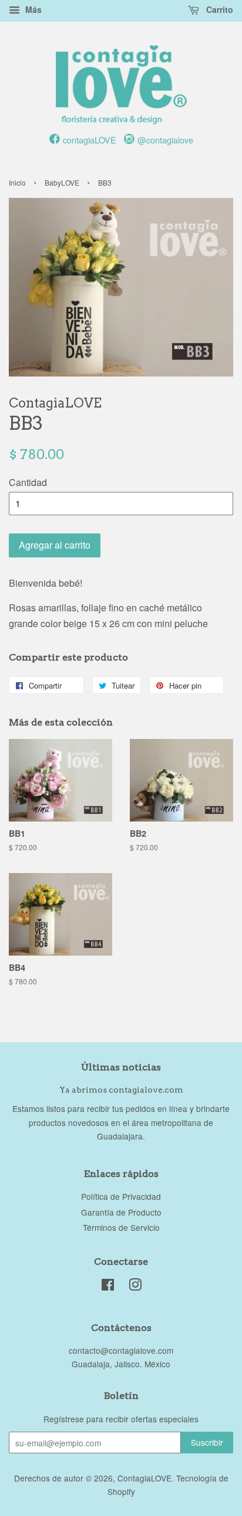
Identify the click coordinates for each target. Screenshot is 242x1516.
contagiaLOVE (89, 140)
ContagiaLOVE (144, 1478)
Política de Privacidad (121, 1196)
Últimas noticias (121, 1067)
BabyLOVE (62, 182)
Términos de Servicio (121, 1227)
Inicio (17, 182)
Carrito (218, 9)
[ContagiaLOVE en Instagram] (135, 1286)
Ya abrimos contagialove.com (121, 1089)
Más (32, 9)
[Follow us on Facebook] (54, 139)
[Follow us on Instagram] (129, 139)
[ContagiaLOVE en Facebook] (108, 1286)
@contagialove (165, 140)
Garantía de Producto (121, 1212)
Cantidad (28, 482)
